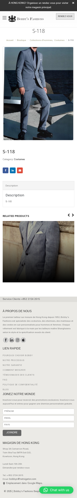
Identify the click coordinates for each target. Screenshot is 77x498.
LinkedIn (13, 170)
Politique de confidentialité (20, 385)
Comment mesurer (14, 370)
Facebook (5, 170)
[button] (56, 490)
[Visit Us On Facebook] (6, 340)
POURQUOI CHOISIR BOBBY (18, 356)
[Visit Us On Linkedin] (12, 340)
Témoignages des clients (18, 375)
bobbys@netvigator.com (22, 479)
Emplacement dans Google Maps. (24, 483)
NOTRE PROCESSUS (13, 361)
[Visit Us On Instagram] (17, 340)
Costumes (19, 159)
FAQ (5, 380)
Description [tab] (12, 185)
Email (20, 170)
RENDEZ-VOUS (65, 16)
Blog (6, 390)
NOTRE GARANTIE (12, 365)
